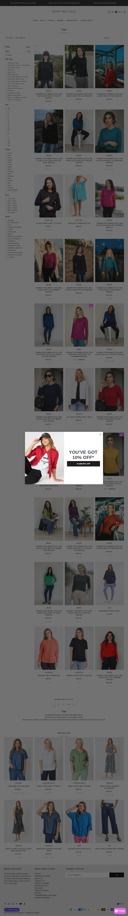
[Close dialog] (100, 434)
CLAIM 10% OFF (83, 463)
